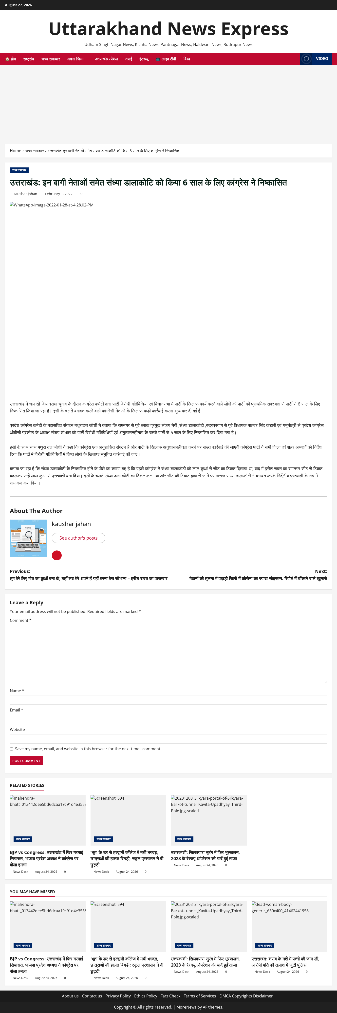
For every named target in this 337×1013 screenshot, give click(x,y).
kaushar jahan (25, 193)
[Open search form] (295, 59)
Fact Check (170, 996)
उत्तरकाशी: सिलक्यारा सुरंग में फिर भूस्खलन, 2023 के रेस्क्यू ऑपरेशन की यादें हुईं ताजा (205, 855)
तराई (128, 58)
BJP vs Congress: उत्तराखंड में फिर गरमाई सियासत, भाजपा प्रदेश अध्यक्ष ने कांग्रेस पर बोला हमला (46, 858)
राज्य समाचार (50, 58)
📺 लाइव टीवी (166, 58)
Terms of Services (200, 996)
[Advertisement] (168, 102)
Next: (258, 574)
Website (17, 729)
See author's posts (78, 538)
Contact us (92, 996)
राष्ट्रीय (28, 58)
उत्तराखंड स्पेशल (106, 58)
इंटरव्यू (143, 58)
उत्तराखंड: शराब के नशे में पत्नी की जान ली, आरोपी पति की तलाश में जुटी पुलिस (285, 962)
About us (70, 996)
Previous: (89, 574)
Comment (21, 620)
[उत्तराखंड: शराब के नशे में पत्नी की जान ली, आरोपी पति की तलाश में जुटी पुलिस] (289, 926)
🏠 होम (10, 58)
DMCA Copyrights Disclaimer (246, 996)
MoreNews (186, 1007)
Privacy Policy (118, 996)
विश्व (187, 58)
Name (17, 690)
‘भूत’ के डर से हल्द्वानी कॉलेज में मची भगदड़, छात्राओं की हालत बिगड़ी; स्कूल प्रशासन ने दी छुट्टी (127, 858)
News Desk (20, 872)
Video (322, 58)
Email (16, 710)
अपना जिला (75, 58)
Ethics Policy (145, 996)
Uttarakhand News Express (168, 28)
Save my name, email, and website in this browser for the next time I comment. (88, 748)
